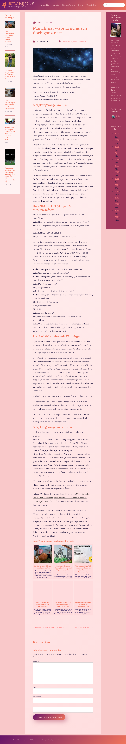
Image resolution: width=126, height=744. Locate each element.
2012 (117, 216)
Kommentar (82, 41)
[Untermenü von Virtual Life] (49, 4)
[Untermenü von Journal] (84, 4)
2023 (117, 146)
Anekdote (66, 41)
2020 (117, 165)
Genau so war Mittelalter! (82, 627)
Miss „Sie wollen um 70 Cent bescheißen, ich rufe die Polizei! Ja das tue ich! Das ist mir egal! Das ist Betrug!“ (61, 497)
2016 (117, 191)
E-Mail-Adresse (37, 696)
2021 (117, 159)
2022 (117, 152)
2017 (117, 184)
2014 (117, 204)
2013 (117, 210)
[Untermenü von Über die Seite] (97, 4)
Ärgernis (74, 41)
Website (35, 706)
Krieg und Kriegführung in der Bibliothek (49, 627)
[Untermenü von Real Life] (59, 4)
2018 (117, 178)
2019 (117, 172)
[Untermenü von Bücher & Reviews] (75, 4)
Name (35, 687)
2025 (117, 133)
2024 (117, 140)
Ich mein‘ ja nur (45, 22)
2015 (117, 197)
